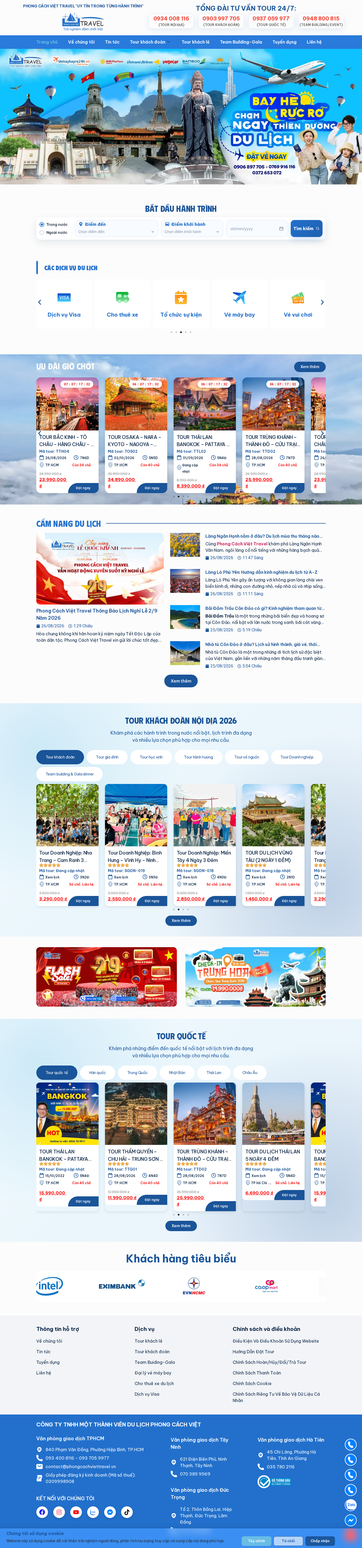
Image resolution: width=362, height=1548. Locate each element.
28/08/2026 (124, 458)
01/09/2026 (55, 458)
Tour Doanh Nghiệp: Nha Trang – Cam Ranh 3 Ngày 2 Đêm (271, 860)
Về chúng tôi (81, 42)
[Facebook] (42, 1512)
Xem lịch (121, 877)
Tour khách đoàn (147, 42)
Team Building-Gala (241, 42)
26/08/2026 (193, 458)
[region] (181, 1538)
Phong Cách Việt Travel (242, 543)
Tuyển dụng (284, 42)
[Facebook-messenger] (110, 1512)
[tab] (60, 757)
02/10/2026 (261, 458)
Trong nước (57, 224)
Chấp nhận (320, 1541)
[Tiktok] (127, 1512)
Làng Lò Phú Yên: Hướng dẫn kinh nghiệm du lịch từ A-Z (261, 572)
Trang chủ (47, 42)
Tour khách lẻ (196, 42)
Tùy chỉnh (256, 1541)
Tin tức (112, 42)
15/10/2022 (261, 1176)
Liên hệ (314, 42)
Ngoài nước (56, 232)
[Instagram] (59, 1512)
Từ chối (288, 1541)
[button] (6, 117)
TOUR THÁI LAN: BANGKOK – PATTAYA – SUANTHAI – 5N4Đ (65, 444)
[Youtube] (76, 1512)
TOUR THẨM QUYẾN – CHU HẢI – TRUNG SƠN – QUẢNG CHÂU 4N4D (66, 1159)
